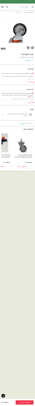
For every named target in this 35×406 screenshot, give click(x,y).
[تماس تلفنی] (3, 395)
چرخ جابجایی (19, 12)
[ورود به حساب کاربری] (7, 7)
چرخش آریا (27, 60)
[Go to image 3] (1, 48)
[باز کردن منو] (32, 6)
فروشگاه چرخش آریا (29, 12)
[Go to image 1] (4, 48)
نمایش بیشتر (31, 82)
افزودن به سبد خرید (24, 402)
